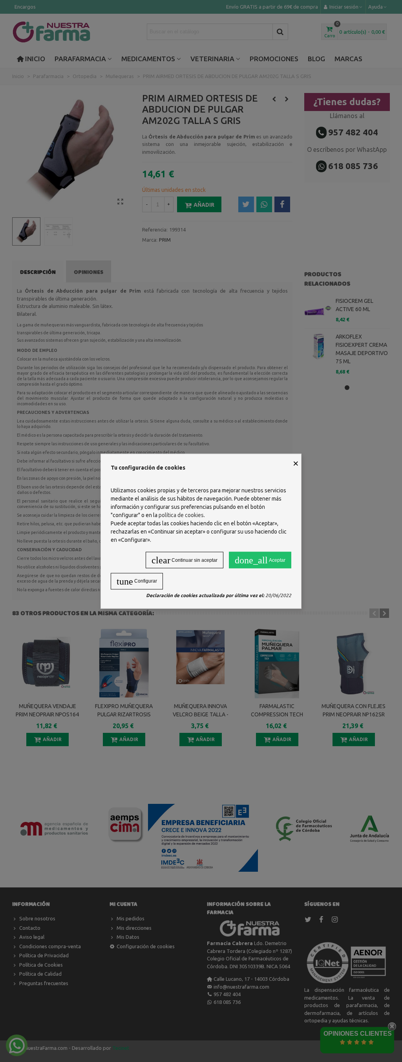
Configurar (137, 581)
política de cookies (181, 515)
